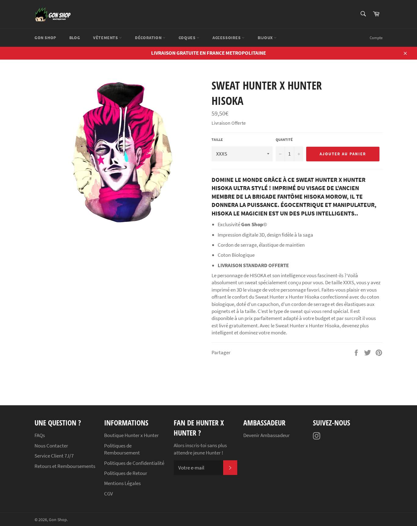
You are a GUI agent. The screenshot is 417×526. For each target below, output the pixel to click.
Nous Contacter (51, 445)
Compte (376, 37)
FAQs (39, 435)
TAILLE (217, 139)
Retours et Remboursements (64, 466)
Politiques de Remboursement (122, 449)
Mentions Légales (122, 483)
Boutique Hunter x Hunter (131, 435)
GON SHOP (45, 37)
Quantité (284, 139)
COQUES (188, 37)
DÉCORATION (149, 37)
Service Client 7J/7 (54, 455)
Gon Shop (58, 519)
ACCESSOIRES (227, 37)
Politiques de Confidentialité (134, 463)
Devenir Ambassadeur (266, 435)
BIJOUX (266, 37)
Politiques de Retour (125, 473)
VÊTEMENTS (106, 37)
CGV (108, 493)
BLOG (74, 37)
